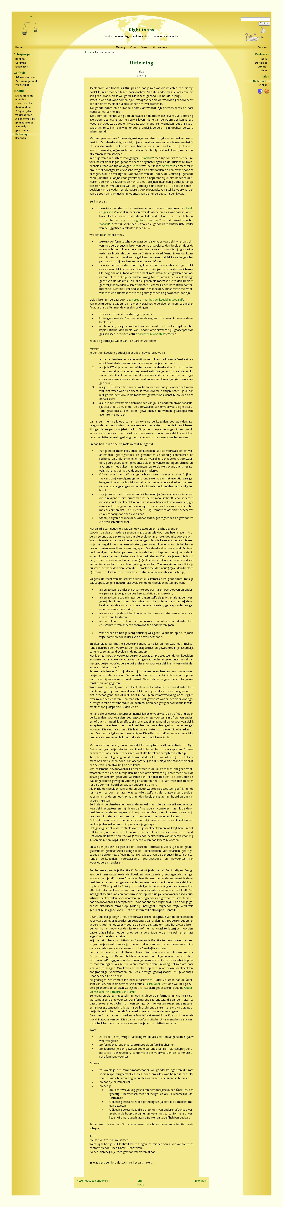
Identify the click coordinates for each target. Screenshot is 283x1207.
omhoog (140, 1182)
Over (133, 47)
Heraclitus (145, 158)
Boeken (20, 59)
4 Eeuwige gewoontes (22, 128)
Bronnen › (201, 1180)
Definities (261, 62)
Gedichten (21, 66)
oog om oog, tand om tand (139, 220)
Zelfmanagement (26, 81)
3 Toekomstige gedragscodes (25, 120)
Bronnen (20, 138)
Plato (135, 166)
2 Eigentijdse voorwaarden (23, 113)
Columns (20, 62)
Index (264, 59)
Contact (263, 47)
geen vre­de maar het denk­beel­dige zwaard (154, 299)
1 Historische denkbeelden (23, 105)
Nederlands (260, 81)
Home (19, 47)
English (263, 85)
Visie (144, 47)
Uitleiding (21, 134)
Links (264, 70)
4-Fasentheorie (25, 77)
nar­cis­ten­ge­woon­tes (151, 334)
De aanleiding (24, 95)
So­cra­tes (168, 166)
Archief (263, 66)
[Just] (30, 26)
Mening (120, 47)
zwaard (104, 224)
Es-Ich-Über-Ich (155, 984)
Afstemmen (159, 47)
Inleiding (20, 99)
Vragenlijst (22, 85)
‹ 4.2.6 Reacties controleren (92, 1180)
